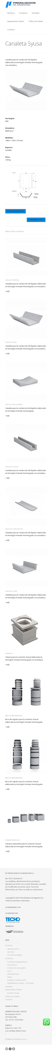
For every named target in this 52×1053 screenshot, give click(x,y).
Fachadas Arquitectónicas (17, 962)
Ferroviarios (12, 965)
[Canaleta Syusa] (26, 110)
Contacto (11, 30)
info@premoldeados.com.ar (16, 1039)
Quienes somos (13, 949)
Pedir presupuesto (15, 211)
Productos (23, 13)
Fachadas (35, 13)
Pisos (9, 971)
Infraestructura (13, 974)
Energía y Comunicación (16, 980)
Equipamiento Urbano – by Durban (20, 983)
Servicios (10, 952)
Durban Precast (13, 993)
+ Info (7, 291)
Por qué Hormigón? (14, 955)
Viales (9, 977)
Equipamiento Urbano (15, 21)
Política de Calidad (36, 21)
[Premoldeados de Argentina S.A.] (26, 4)
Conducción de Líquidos (16, 968)
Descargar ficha (36, 220)
